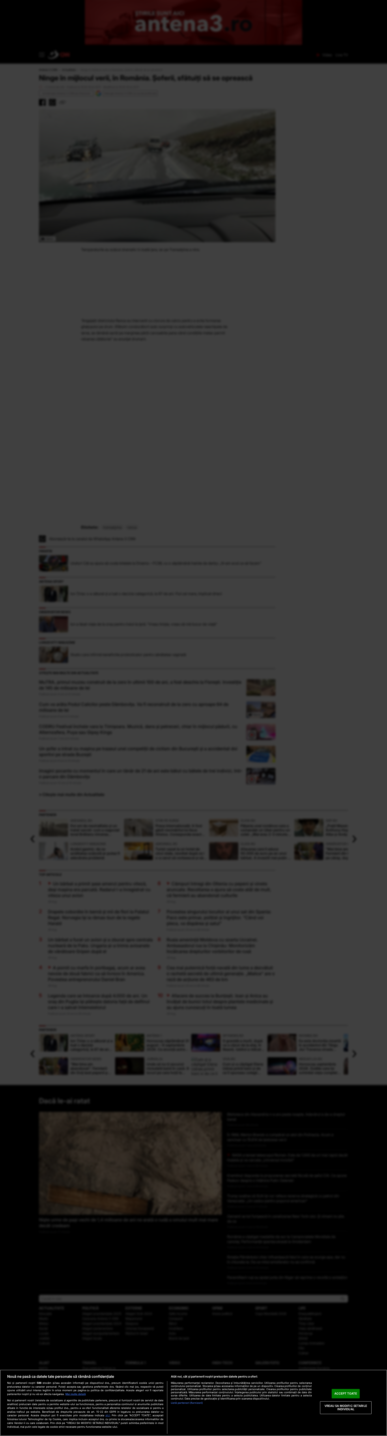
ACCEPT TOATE (345, 1393)
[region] (193, 1403)
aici (107, 1415)
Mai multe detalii (75, 1394)
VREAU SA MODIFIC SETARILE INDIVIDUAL (346, 1407)
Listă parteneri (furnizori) (187, 1402)
